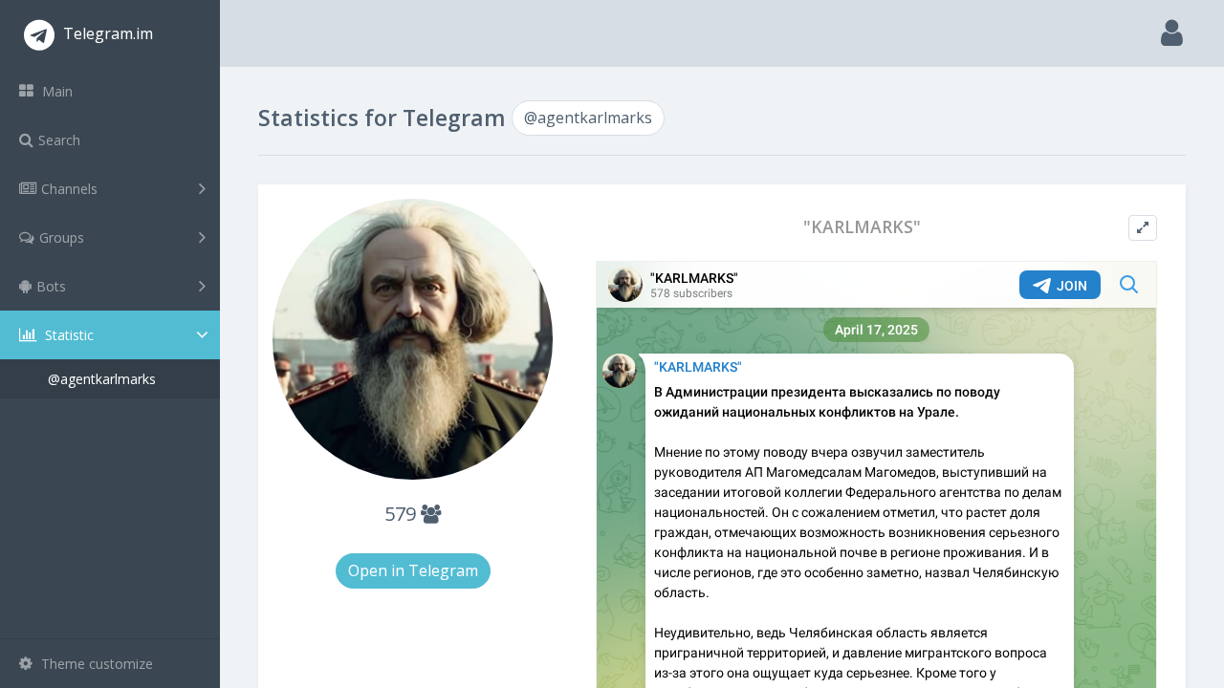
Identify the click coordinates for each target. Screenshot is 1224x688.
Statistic (67, 335)
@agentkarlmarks (102, 379)
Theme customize (95, 664)
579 (402, 514)
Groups (61, 237)
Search (59, 140)
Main (55, 91)
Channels (69, 189)
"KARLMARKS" (862, 227)
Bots (51, 286)
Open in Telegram (413, 570)
